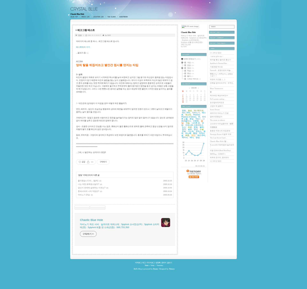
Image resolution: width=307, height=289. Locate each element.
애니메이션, (199, 110)
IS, (199, 117)
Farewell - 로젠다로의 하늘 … (221, 70)
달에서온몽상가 (216, 117)
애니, (192, 137)
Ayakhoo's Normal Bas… (219, 63)
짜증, (187, 135)
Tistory (172, 269)
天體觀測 (213, 127)
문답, (192, 119)
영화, (184, 110)
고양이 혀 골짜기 (216, 106)
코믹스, (199, 131)
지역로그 (98, 17)
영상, (196, 129)
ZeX (135, 269)
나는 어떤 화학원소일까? (88, 184)
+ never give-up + (216, 56)
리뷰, (190, 127)
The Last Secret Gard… (218, 138)
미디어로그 (85, 17)
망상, (198, 137)
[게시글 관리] (92, 162)
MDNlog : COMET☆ (218, 154)
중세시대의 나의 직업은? (88, 191)
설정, (190, 129)
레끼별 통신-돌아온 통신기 (220, 60)
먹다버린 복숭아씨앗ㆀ (219, 95)
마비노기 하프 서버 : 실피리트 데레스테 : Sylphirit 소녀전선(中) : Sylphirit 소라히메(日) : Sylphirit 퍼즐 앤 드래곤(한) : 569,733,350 (119, 226)
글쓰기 (169, 263)
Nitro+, (198, 119)
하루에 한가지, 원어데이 (219, 157)
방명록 (123, 17)
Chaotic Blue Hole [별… (219, 141)
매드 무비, (186, 112)
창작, (184, 129)
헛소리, (188, 115)
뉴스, (184, 127)
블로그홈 (75, 17)
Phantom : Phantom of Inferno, (191, 116)
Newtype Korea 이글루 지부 (220, 134)
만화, (184, 131)
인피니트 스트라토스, (194, 125)
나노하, (191, 131)
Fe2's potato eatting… (218, 99)
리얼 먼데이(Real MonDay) (220, 150)
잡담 (80, 35)
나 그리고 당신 (215, 53)
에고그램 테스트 (86, 30)
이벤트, (196, 121)
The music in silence (217, 120)
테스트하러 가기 (83, 47)
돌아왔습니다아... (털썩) (88, 181)
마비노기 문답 (84, 195)
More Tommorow (216, 88)
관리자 (163, 263)
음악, (202, 127)
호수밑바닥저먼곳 (217, 102)
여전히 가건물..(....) (217, 79)
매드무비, (201, 135)
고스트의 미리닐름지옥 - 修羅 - (222, 124)
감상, (193, 135)
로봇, (196, 127)
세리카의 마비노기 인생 (219, 113)
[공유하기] (88, 162)
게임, (188, 123)
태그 (112, 17)
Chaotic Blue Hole (77, 14)
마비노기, (196, 112)
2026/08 (194, 88)
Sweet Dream (215, 110)
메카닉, (185, 137)
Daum (155, 269)
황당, (195, 133)
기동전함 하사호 (216, 67)
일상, (190, 110)
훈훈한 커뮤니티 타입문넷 (220, 131)
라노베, (188, 133)
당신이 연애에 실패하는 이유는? (91, 188)
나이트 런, (196, 123)
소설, (202, 129)
